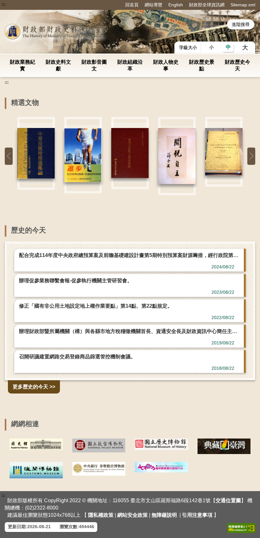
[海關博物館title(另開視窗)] (36, 470)
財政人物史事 (166, 65)
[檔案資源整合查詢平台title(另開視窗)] (161, 467)
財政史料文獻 (58, 65)
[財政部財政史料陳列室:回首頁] (55, 31)
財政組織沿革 (130, 65)
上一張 (9, 156)
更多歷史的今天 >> (34, 386)
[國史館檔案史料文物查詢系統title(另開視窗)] (36, 444)
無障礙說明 (164, 515)
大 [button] (245, 47)
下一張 (251, 156)
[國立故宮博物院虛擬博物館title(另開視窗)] (99, 445)
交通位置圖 (228, 500)
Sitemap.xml (243, 4)
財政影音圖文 (94, 65)
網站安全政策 (132, 515)
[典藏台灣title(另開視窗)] (224, 446)
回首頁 (132, 4)
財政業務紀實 (22, 65)
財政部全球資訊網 (206, 4)
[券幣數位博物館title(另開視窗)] (99, 469)
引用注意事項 (197, 515)
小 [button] (211, 47)
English (175, 4)
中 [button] (228, 47)
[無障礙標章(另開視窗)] (241, 528)
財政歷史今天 (237, 65)
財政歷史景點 (201, 65)
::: (3, 4)
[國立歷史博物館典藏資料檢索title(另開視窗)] (161, 444)
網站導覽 (153, 4)
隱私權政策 (101, 515)
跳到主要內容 (16, 4)
